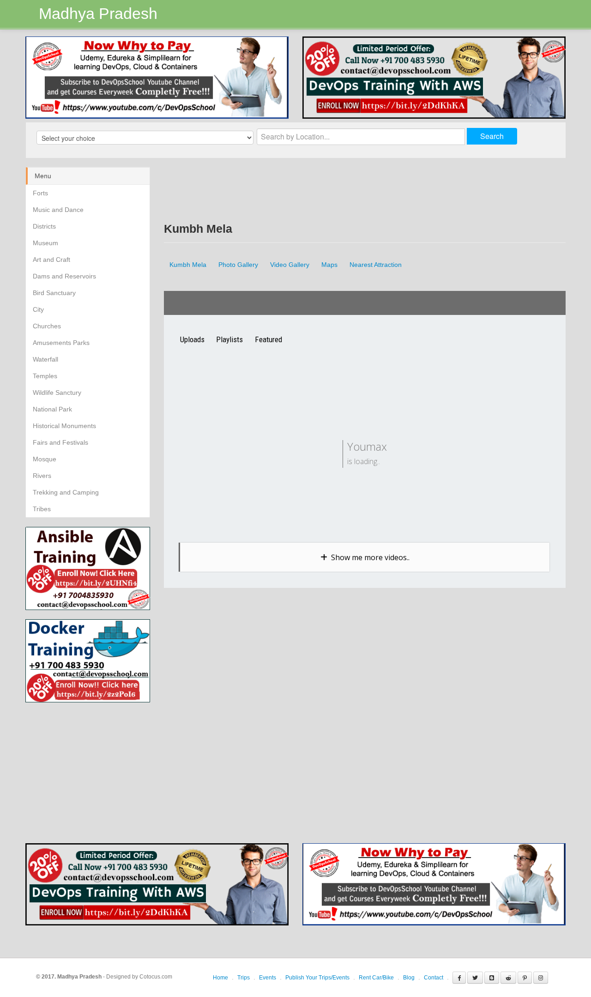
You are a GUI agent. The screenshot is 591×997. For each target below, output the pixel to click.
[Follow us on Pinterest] (525, 978)
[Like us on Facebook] (459, 978)
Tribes (42, 509)
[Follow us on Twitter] (475, 978)
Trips (243, 977)
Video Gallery (289, 264)
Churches (47, 326)
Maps (329, 264)
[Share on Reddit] (508, 978)
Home (220, 977)
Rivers (42, 475)
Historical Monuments (64, 425)
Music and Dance (58, 209)
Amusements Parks (61, 342)
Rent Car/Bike (376, 977)
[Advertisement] (103, 767)
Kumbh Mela (187, 264)
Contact (433, 977)
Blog (409, 977)
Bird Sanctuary (54, 292)
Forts (40, 193)
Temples (45, 376)
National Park (52, 409)
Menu (43, 176)
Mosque (44, 459)
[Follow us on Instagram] (540, 978)
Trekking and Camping (66, 492)
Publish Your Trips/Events (317, 977)
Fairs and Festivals (60, 442)
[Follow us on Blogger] (491, 978)
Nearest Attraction (376, 264)
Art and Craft (51, 259)
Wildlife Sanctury (57, 392)
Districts (44, 226)
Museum (45, 243)
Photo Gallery (238, 264)
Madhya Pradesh (98, 13)
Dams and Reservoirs (64, 276)
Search (492, 136)
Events (267, 977)
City (38, 309)
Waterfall (45, 359)
